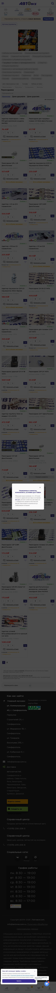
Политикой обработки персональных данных (22, 975)
